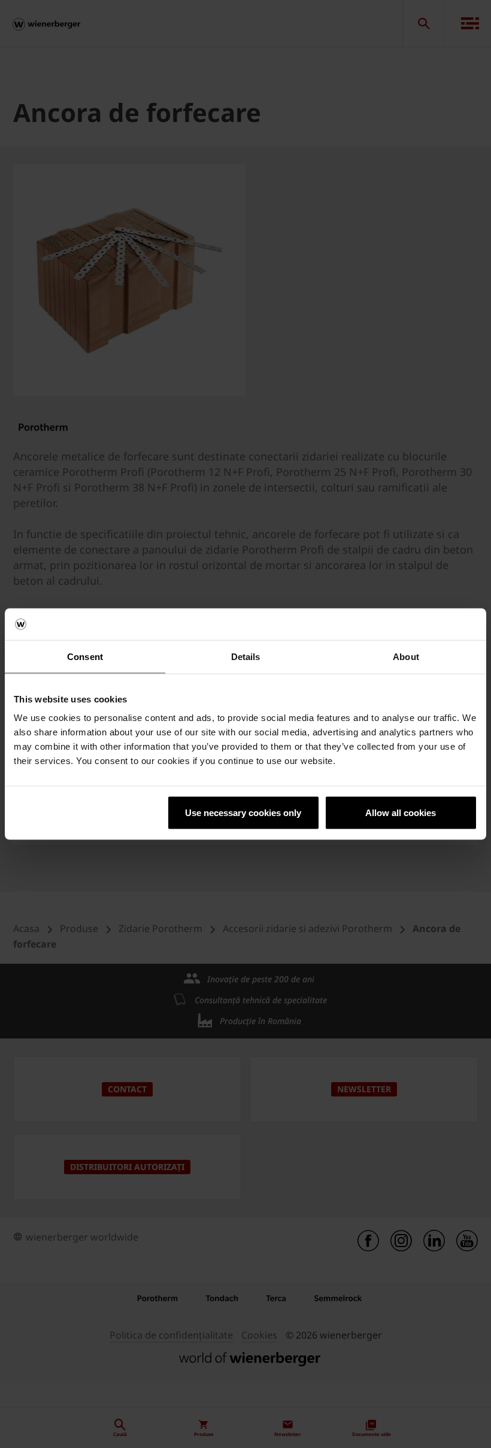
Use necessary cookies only (243, 813)
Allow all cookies (400, 813)
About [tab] (406, 656)
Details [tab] (245, 656)
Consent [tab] (85, 656)
